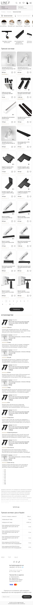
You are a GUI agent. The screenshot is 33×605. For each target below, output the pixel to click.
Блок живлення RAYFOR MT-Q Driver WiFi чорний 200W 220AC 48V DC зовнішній (10, 532)
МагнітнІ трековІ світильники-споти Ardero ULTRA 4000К (8, 291)
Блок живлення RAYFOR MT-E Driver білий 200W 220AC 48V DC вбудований (11, 547)
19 (9, 304)
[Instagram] (16, 562)
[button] (31, 3)
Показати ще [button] (16, 309)
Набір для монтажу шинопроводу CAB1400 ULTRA (7, 93)
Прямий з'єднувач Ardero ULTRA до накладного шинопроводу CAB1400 (7, 167)
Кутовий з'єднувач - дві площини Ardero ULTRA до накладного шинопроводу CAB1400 (8, 192)
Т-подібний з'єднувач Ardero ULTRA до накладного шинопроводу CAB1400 (24, 192)
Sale (16, 557)
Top (9, 557)
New (2, 557)
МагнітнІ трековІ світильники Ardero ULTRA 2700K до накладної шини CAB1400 (8, 242)
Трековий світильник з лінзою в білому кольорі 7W (8, 143)
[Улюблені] (23, 3)
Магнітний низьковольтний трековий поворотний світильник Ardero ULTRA (8, 267)
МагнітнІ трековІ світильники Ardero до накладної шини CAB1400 (8, 217)
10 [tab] (5, 483)
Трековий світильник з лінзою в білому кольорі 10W (8, 68)
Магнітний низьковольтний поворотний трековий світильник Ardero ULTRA (24, 242)
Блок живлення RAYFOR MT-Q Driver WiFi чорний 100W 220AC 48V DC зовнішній (10, 527)
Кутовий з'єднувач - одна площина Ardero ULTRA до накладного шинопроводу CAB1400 (24, 167)
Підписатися (27, 596)
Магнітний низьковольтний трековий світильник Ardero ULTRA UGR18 (24, 267)
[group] (7, 37)
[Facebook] (14, 562)
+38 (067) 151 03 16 (15, 567)
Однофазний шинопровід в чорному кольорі (24, 118)
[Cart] (12, 72)
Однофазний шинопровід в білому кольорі (8, 118)
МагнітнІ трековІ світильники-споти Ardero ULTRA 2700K (24, 291)
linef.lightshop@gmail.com (16, 565)
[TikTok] (19, 562)
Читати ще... (16, 507)
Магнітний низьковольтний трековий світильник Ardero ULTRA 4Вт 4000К (24, 93)
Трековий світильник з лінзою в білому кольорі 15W (24, 68)
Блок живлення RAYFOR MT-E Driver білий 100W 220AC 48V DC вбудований (11, 543)
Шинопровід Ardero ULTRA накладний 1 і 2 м (23, 143)
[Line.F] (5, 2)
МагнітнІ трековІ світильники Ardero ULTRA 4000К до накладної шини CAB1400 (24, 217)
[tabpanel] (16, 326)
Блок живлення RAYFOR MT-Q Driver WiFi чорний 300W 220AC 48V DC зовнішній (10, 538)
